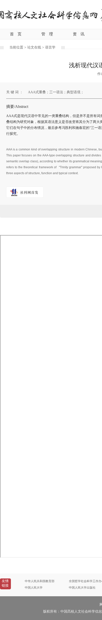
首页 (16, 34)
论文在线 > (36, 47)
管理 (47, 34)
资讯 (78, 34)
